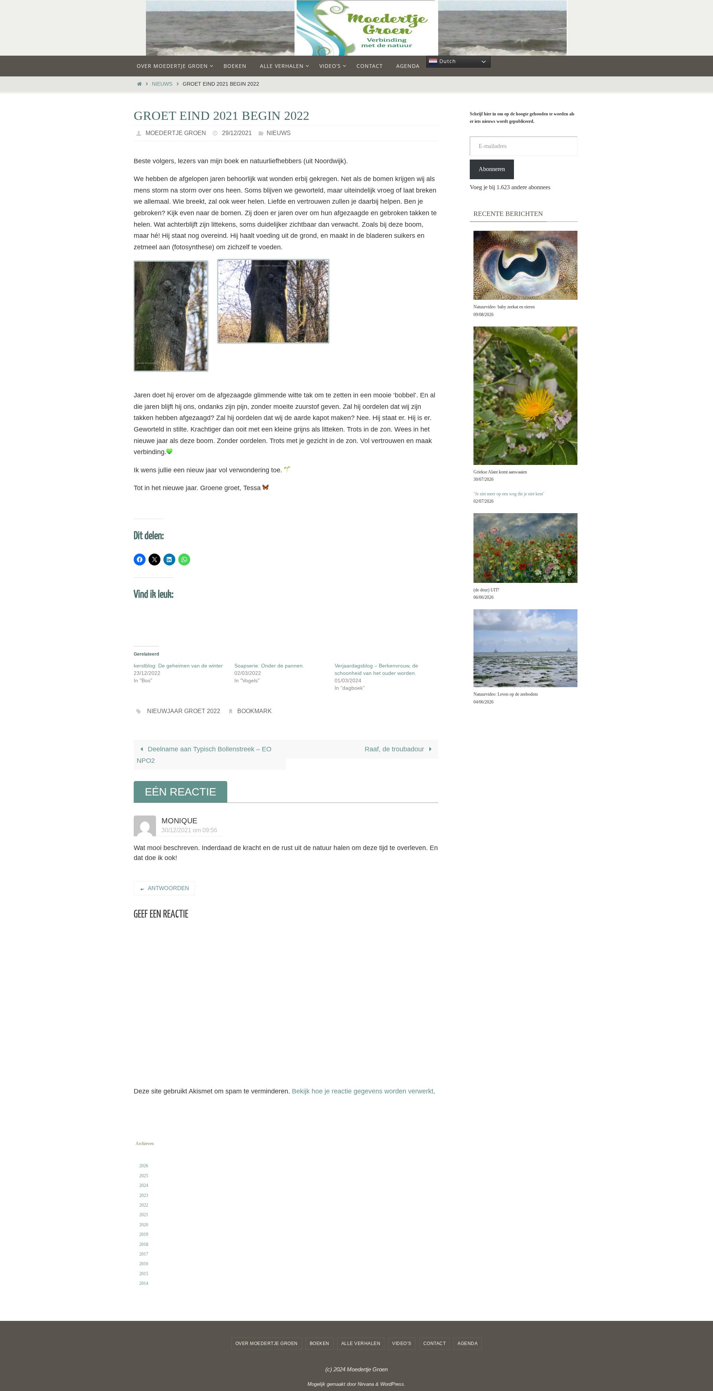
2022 (143, 1205)
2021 (143, 1214)
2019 (143, 1234)
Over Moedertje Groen (266, 1343)
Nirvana (366, 1384)
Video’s (401, 1343)
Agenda (468, 1343)
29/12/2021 (237, 133)
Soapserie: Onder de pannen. (269, 666)
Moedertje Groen (176, 133)
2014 (143, 1283)
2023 (143, 1195)
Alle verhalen (361, 1343)
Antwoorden (168, 888)
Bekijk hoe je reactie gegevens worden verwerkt (362, 1091)
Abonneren (492, 169)
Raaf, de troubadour (395, 749)
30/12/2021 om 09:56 (189, 830)
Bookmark (254, 711)
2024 (143, 1185)
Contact (434, 1343)
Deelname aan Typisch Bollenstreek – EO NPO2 (204, 754)
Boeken (319, 1343)
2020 (143, 1224)
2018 (143, 1244)
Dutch (446, 61)
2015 (143, 1273)
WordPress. (393, 1384)
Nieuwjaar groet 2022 (183, 711)
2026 (143, 1165)
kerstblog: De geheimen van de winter (178, 666)
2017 (143, 1254)
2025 (143, 1175)
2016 (143, 1263)
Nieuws (162, 84)
